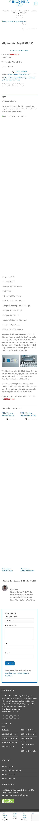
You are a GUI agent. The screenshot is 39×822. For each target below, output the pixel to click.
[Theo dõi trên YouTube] (18, 717)
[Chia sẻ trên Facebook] (7, 84)
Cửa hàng (13, 10)
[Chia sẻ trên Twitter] (11, 84)
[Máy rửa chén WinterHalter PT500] (28, 489)
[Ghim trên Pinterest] (18, 84)
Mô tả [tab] (4, 97)
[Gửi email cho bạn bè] (14, 84)
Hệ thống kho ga (8, 766)
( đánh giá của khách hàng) (19, 50)
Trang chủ (6, 10)
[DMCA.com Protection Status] (8, 801)
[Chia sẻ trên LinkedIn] (22, 84)
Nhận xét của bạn (11, 625)
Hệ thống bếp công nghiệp (11, 770)
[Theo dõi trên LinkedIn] (14, 717)
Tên (6, 643)
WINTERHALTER (24, 74)
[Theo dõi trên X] (7, 717)
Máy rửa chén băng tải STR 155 (13, 78)
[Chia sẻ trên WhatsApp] (3, 84)
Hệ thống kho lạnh (8, 774)
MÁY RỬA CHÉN (24, 10)
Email (7, 653)
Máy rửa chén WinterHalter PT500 (26, 570)
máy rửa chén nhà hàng (13, 80)
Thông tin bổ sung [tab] (9, 101)
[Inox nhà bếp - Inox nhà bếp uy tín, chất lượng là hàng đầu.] (19, 3)
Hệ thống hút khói (8, 778)
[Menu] (3, 3)
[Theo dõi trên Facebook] (3, 717)
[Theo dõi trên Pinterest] (11, 717)
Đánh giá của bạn (11, 616)
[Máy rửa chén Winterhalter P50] (10, 489)
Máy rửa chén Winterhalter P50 (7, 570)
